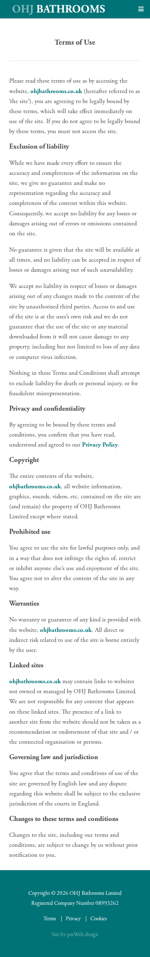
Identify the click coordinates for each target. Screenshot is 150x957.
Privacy (73, 918)
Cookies (98, 918)
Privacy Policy (100, 445)
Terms (49, 918)
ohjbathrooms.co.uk (56, 91)
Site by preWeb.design (75, 934)
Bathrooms (58, 9)
